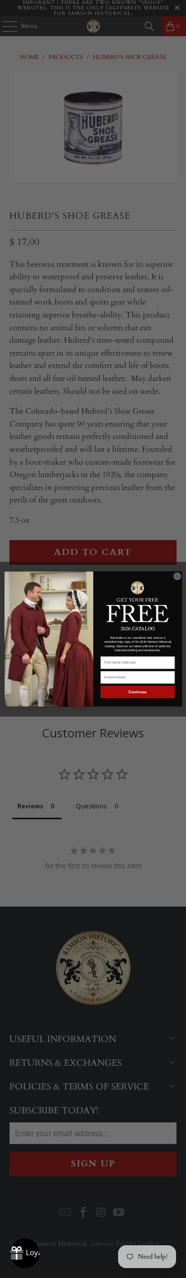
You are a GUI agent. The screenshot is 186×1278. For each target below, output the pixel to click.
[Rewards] (25, 1253)
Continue (137, 692)
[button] (137, 601)
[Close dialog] (177, 576)
